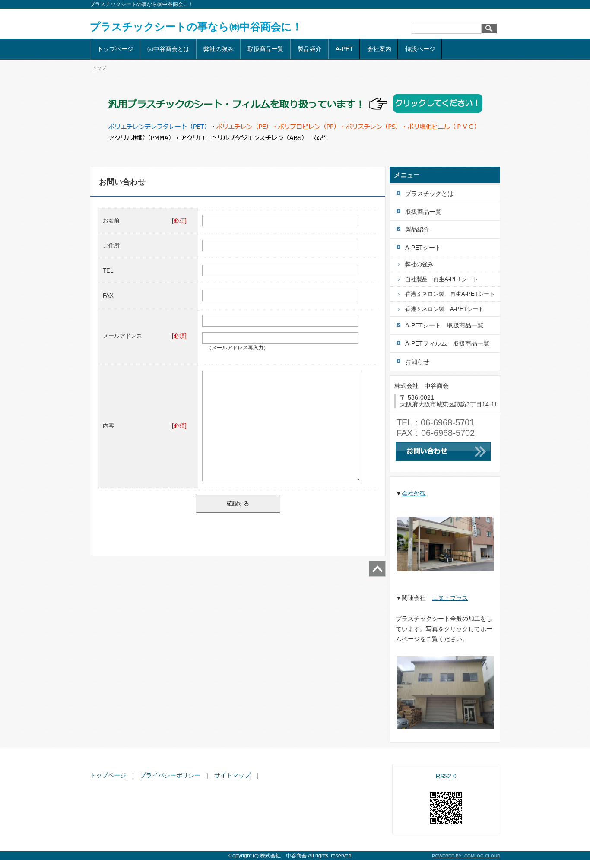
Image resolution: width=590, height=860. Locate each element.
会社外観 (414, 493)
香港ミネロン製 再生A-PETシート (450, 294)
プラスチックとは (429, 193)
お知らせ (417, 361)
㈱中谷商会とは (168, 48)
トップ (99, 67)
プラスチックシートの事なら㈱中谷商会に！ (196, 26)
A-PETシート (423, 247)
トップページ (115, 48)
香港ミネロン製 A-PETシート (444, 309)
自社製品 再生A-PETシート (441, 279)
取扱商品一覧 (265, 48)
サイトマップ (232, 775)
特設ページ (420, 48)
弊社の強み (218, 48)
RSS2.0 (446, 776)
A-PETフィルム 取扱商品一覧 (447, 343)
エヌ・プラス (450, 597)
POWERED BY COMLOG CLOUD (466, 856)
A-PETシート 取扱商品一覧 (444, 325)
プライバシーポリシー (170, 775)
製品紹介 (310, 48)
